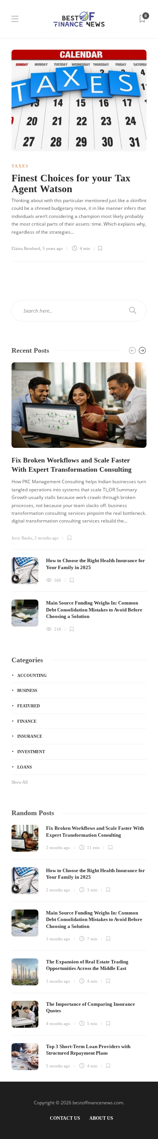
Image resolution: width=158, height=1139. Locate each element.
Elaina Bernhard (26, 248)
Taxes (20, 166)
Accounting (32, 675)
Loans (24, 767)
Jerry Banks (22, 538)
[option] (79, 497)
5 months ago (58, 1066)
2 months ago (47, 538)
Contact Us (65, 1118)
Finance (26, 721)
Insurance (29, 736)
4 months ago (58, 1023)
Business (27, 690)
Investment (31, 751)
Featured (28, 706)
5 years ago (53, 248)
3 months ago (58, 938)
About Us (101, 1118)
